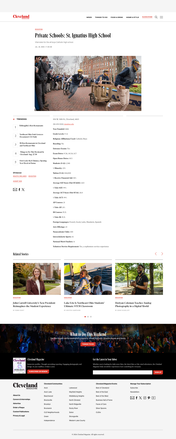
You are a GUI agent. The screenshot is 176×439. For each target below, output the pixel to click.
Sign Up (158, 372)
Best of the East (102, 392)
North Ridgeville (75, 404)
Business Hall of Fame (104, 400)
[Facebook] (136, 397)
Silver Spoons (101, 408)
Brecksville (48, 400)
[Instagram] (144, 397)
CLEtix (98, 412)
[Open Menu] (161, 17)
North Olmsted (74, 400)
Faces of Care (101, 404)
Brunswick (48, 408)
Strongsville (73, 416)
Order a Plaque (18, 407)
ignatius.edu (69, 124)
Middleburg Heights (76, 396)
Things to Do (101, 17)
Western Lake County (77, 420)
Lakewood (73, 388)
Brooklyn (47, 404)
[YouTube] (153, 397)
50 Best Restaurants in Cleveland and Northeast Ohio (32, 144)
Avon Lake (48, 392)
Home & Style (132, 17)
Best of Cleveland (102, 388)
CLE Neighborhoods (51, 412)
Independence (49, 420)
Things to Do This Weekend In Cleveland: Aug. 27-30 (32, 153)
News (89, 17)
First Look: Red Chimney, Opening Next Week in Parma (33, 162)
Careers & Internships (21, 399)
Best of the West (102, 396)
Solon (71, 412)
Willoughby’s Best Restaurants (31, 126)
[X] (140, 397)
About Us (16, 395)
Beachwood (48, 396)
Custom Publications (21, 412)
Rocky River (73, 408)
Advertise (17, 403)
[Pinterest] (149, 397)
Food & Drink (117, 17)
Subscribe (147, 17)
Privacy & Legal (19, 416)
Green (46, 416)
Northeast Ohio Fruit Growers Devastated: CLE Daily (31, 136)
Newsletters (134, 392)
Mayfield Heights (75, 392)
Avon (46, 388)
